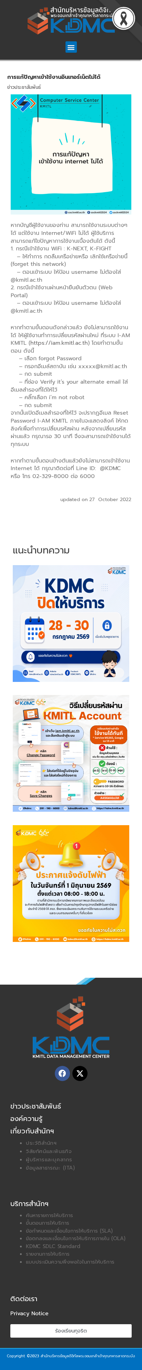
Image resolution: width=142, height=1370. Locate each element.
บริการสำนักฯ (29, 1203)
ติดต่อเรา (23, 1299)
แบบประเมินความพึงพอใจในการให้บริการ (70, 1262)
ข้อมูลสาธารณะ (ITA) (50, 1168)
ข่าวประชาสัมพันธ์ (24, 87)
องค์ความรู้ (26, 1118)
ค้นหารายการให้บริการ (49, 1215)
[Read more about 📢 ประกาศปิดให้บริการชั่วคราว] (71, 623)
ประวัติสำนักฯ (41, 1143)
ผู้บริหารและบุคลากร (49, 1159)
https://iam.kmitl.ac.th (59, 343)
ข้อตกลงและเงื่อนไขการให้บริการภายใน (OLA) (75, 1238)
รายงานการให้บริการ (48, 1254)
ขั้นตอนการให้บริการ (47, 1223)
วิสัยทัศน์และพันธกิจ (49, 1151)
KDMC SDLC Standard (53, 1246)
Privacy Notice (29, 1313)
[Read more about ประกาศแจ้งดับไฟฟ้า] (71, 883)
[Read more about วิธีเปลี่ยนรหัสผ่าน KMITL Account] (71, 753)
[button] (71, 47)
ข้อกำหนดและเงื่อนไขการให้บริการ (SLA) (69, 1231)
